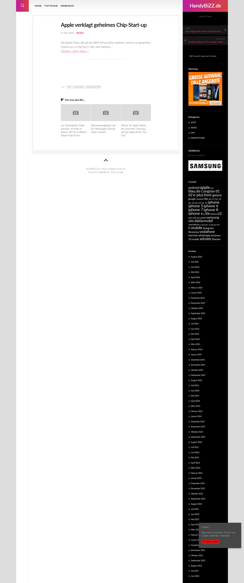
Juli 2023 (195, 447)
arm (212, 188)
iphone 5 (195, 206)
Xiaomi (216, 239)
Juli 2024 (195, 386)
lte (207, 213)
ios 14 (198, 203)
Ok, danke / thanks (210, 542)
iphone (213, 202)
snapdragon (204, 225)
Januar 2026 (196, 293)
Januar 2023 (196, 478)
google (192, 199)
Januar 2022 (196, 540)
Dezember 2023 (198, 422)
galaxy (217, 195)
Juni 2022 (195, 514)
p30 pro (196, 218)
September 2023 (198, 437)
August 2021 (196, 566)
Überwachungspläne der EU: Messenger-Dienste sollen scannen (103, 128)
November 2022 (198, 489)
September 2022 (198, 499)
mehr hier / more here (220, 536)
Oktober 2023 (197, 432)
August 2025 (196, 319)
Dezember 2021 (198, 545)
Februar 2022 (196, 535)
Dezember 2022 (198, 484)
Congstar (208, 191)
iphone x (195, 213)
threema (193, 232)
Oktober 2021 (197, 556)
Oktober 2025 (197, 308)
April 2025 (195, 339)
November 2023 (198, 427)
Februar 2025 (196, 350)
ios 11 (212, 199)
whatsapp (204, 235)
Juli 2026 (195, 262)
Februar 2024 (196, 411)
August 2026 (196, 257)
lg (204, 214)
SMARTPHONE (198, 138)
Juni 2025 (195, 329)
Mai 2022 (195, 519)
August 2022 (196, 504)
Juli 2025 (195, 324)
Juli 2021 (195, 571)
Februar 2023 (196, 473)
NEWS (194, 128)
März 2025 (195, 344)
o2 (219, 213)
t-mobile (195, 228)
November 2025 (198, 303)
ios (206, 198)
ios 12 (218, 199)
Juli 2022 (195, 509)
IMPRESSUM (67, 6)
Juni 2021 (195, 576)
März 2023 (195, 468)
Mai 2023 (195, 458)
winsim (205, 239)
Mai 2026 (195, 272)
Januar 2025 (196, 355)
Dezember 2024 (198, 360)
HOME (38, 6)
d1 (217, 191)
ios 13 (191, 203)
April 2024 (195, 401)
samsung (212, 217)
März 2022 (195, 530)
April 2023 (195, 463)
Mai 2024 (195, 396)
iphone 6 (211, 206)
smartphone (194, 225)
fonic (208, 195)
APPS (193, 123)
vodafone (207, 232)
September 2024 (198, 375)
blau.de (194, 191)
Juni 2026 (195, 267)
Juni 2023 (195, 453)
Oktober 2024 (197, 370)
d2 (190, 195)
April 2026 (195, 278)
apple (205, 187)
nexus (213, 214)
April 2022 (195, 525)
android (193, 187)
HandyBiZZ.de (205, 5)
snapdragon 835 (214, 225)
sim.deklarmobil (200, 221)
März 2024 (195, 406)
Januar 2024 (196, 416)
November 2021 (198, 550)
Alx (121, 172)
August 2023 (196, 442)
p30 (190, 218)
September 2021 (198, 561)
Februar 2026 (196, 288)
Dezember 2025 (198, 298)
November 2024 (198, 365)
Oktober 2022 (197, 494)
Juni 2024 (195, 391)
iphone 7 (195, 210)
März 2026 (195, 283)
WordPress (104, 172)
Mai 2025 (195, 334)
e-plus (198, 195)
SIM (192, 133)
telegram (208, 228)
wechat (193, 235)
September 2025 (198, 313)
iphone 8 (211, 210)
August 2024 (196, 381)
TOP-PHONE (51, 6)
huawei (200, 199)
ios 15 (204, 203)
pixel (203, 218)
